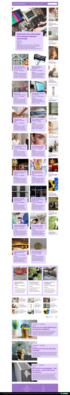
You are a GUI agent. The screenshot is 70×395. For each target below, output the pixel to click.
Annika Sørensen (22, 148)
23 (56, 316)
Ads (31, 3)
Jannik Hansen (21, 175)
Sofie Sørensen (21, 96)
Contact (41, 3)
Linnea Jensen (19, 42)
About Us (34, 3)
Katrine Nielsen (21, 123)
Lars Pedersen (39, 148)
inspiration (18, 43)
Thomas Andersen (40, 96)
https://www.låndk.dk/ (36, 331)
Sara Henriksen (21, 70)
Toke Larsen (39, 253)
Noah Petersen (42, 324)
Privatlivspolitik (65, 393)
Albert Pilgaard (39, 70)
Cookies (38, 3)
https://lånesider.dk (44, 352)
